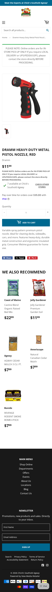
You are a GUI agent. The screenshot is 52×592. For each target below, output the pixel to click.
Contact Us (26, 493)
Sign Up (26, 547)
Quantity (6, 206)
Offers (26, 472)
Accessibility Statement (17, 559)
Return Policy (37, 559)
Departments (26, 468)
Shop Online (26, 464)
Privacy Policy (20, 556)
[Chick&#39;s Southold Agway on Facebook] (43, 565)
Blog (26, 489)
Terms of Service (37, 556)
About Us (26, 481)
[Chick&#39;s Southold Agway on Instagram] (47, 565)
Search (8, 556)
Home (4, 37)
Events (26, 476)
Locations (26, 485)
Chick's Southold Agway (29, 573)
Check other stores (42, 185)
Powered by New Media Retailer (25, 576)
